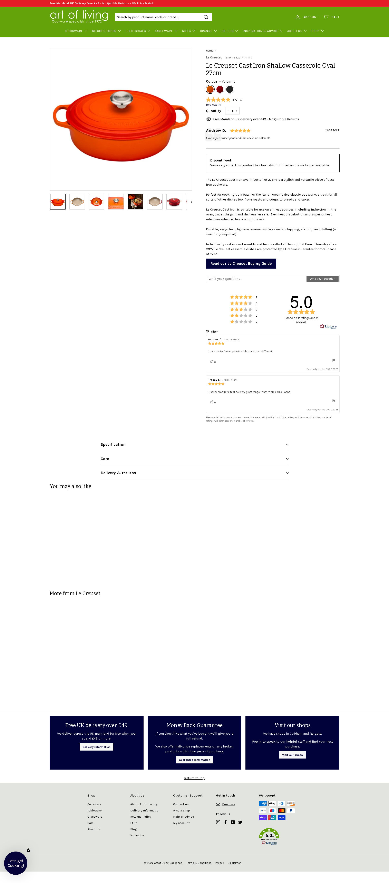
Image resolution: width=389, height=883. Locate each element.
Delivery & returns (118, 473)
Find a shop (181, 810)
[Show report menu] (333, 361)
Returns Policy (140, 816)
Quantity (213, 111)
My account (181, 823)
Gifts (186, 31)
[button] (280, 837)
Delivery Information (145, 810)
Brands (206, 31)
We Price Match (143, 3)
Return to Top (194, 778)
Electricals (136, 31)
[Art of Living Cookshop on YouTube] (233, 822)
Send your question (322, 278)
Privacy (219, 862)
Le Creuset (214, 57)
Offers (228, 31)
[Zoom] (121, 119)
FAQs (133, 823)
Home (209, 50)
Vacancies (137, 835)
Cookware (74, 31)
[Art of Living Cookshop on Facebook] (225, 822)
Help (315, 31)
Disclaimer (234, 862)
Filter (214, 331)
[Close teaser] (29, 850)
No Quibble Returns (115, 3)
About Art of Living (144, 804)
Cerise (220, 89)
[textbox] (256, 279)
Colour (220, 81)
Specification (113, 444)
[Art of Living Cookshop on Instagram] (218, 822)
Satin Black (230, 89)
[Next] (189, 202)
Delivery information (96, 747)
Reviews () (213, 105)
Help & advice (183, 816)
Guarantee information (194, 760)
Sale (90, 823)
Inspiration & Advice (260, 31)
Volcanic (210, 89)
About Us (294, 31)
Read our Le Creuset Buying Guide (241, 263)
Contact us (181, 804)
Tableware (164, 31)
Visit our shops (292, 755)
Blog (133, 829)
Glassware (94, 816)
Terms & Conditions (198, 862)
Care (105, 459)
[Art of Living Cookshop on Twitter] (240, 822)
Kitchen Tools (104, 31)
